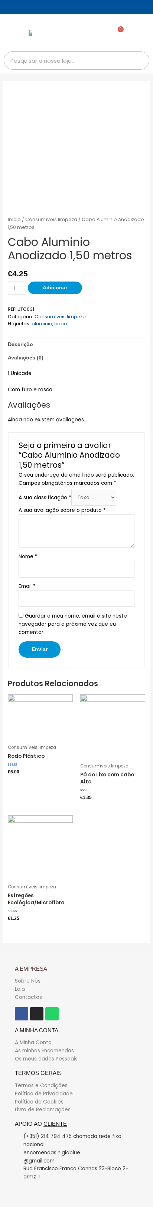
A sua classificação (45, 497)
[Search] (139, 60)
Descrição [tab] (20, 344)
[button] (141, 33)
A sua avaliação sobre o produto (62, 510)
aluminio (42, 323)
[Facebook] (21, 1013)
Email (27, 586)
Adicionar (55, 287)
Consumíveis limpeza (51, 219)
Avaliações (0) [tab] (25, 358)
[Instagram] (36, 1013)
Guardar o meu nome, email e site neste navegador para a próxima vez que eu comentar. (73, 624)
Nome (28, 556)
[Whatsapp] (52, 1013)
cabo (60, 323)
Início (14, 219)
